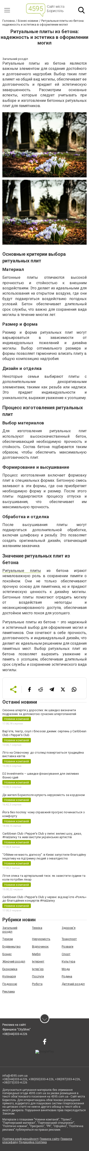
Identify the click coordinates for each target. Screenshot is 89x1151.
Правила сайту (50, 1139)
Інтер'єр (38, 969)
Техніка (37, 928)
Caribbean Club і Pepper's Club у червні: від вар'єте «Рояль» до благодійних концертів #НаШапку (44, 899)
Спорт (66, 954)
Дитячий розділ (73, 984)
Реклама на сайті (14, 1024)
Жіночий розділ (13, 961)
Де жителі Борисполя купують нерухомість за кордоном (43, 795)
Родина (67, 976)
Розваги (67, 946)
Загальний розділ (9, 929)
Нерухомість (41, 939)
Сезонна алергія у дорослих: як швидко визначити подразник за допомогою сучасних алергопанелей (39, 712)
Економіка (9, 969)
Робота (37, 984)
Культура (68, 961)
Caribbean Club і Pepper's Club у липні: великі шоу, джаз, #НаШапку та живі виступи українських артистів (42, 835)
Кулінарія (9, 976)
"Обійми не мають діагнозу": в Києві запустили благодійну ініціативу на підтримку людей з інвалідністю (44, 856)
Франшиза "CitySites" (16, 1029)
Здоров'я (68, 928)
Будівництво (11, 946)
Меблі (36, 954)
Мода (66, 969)
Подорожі (9, 984)
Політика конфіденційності (20, 1139)
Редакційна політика (33, 1142)
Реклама (8, 991)
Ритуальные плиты (21, 570)
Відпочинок (40, 946)
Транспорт (69, 939)
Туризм (7, 939)
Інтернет (38, 961)
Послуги (38, 976)
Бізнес (7, 954)
